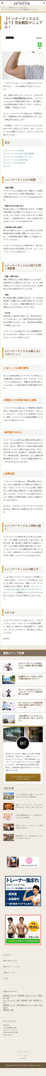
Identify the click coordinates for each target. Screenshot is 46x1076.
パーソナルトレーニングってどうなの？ (23, 777)
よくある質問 (19, 1051)
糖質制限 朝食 (8, 1010)
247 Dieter (23, 3)
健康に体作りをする (10, 961)
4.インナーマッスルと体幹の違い (16, 160)
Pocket (39, 38)
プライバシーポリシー (10, 1030)
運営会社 (6, 1025)
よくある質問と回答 (10, 1028)
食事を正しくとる (9, 972)
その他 (5, 978)
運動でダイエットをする (11, 966)
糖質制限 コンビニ (10, 995)
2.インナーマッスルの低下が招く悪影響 (18, 154)
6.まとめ (6, 166)
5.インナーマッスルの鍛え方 (14, 163)
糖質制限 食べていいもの (27, 995)
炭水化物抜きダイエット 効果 (27, 1005)
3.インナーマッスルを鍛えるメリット (17, 157)
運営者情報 (23, 1058)
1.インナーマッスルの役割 (13, 150)
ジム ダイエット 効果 (11, 1000)
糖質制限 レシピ (9, 1005)
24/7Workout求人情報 (10, 1032)
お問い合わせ (7, 1035)
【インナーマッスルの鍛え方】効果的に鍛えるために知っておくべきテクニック (23, 589)
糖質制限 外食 (26, 1000)
